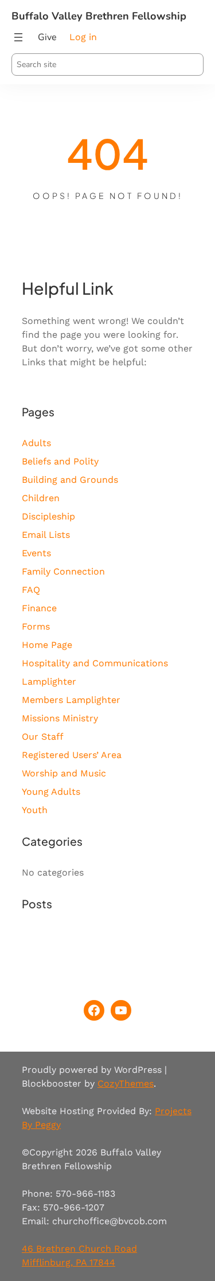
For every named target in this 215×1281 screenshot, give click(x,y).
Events (36, 553)
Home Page (47, 644)
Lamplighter (49, 681)
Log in (83, 37)
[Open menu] (18, 37)
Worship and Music (64, 773)
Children (41, 498)
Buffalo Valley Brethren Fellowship (98, 16)
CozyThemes (125, 1083)
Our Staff (43, 736)
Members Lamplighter (71, 699)
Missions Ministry (60, 718)
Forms (36, 626)
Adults (36, 443)
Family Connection (63, 571)
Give (47, 37)
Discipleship (48, 516)
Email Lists (46, 534)
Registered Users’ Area (72, 754)
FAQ (31, 589)
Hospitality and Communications (95, 663)
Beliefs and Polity (60, 461)
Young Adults (51, 791)
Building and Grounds (70, 479)
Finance (39, 608)
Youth (35, 809)
